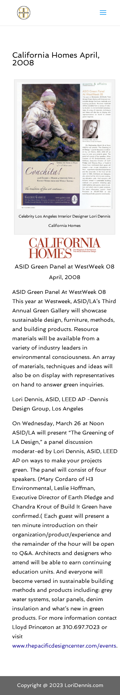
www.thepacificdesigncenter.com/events (64, 645)
